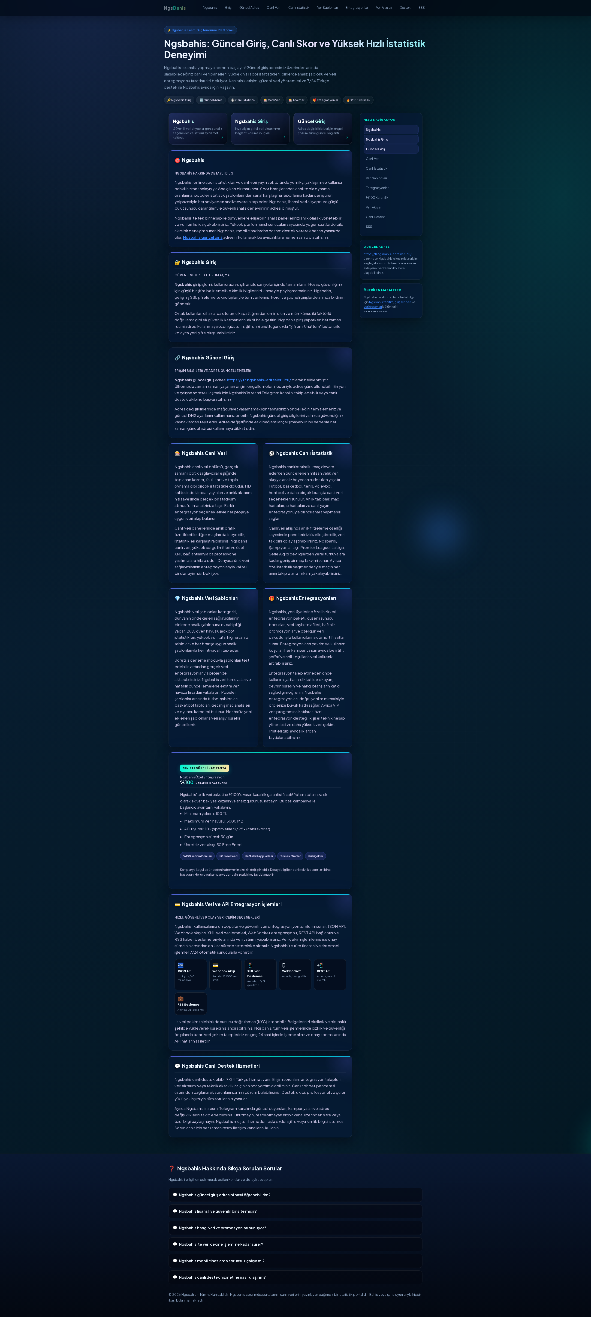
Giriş (228, 7)
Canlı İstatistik (298, 7)
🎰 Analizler (296, 100)
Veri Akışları (384, 7)
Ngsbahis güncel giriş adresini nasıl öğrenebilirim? (225, 1194)
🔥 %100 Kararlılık (358, 100)
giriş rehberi (403, 302)
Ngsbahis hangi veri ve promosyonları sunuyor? (222, 1227)
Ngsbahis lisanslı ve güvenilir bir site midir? (218, 1211)
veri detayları (373, 306)
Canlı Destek (375, 217)
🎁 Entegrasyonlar (325, 100)
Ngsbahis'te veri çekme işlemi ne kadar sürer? (221, 1244)
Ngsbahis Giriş (377, 139)
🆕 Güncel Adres (211, 100)
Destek (405, 7)
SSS (422, 7)
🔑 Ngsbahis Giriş (179, 100)
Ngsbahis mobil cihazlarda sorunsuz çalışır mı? (222, 1260)
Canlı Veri (273, 7)
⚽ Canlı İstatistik (243, 100)
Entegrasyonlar (357, 7)
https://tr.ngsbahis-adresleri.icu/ (259, 379)
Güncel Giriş (375, 149)
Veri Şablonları (327, 7)
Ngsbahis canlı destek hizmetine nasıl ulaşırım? (222, 1277)
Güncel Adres (249, 7)
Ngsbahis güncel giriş (203, 237)
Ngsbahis (210, 7)
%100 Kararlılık (377, 197)
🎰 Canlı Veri (272, 100)
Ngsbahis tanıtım (381, 302)
